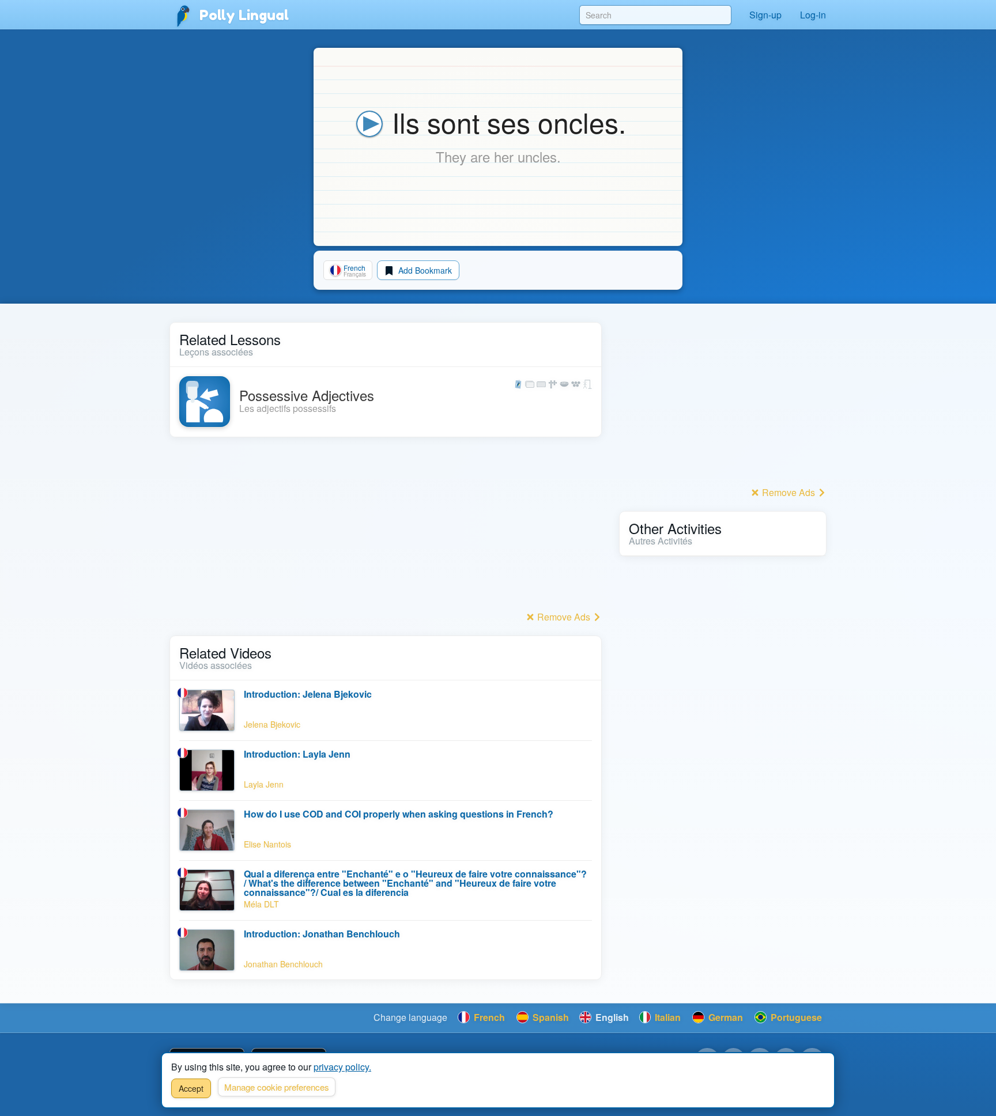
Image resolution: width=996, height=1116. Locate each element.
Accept (191, 1088)
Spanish (549, 1017)
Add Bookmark (424, 270)
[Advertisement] (385, 527)
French (488, 1017)
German (724, 1017)
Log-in (813, 14)
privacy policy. (342, 1066)
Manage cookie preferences (276, 1087)
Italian (666, 1017)
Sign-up (765, 14)
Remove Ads (564, 616)
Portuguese (795, 1017)
